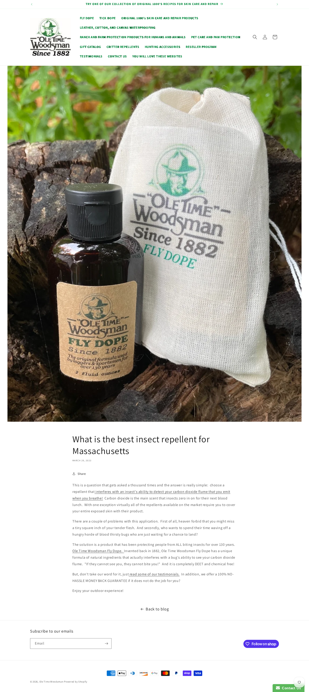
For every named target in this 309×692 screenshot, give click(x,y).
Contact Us (290, 688)
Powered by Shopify (75, 681)
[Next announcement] (277, 4)
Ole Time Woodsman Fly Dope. (98, 550)
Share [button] (82, 474)
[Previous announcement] (32, 4)
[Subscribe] (106, 643)
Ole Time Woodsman (51, 681)
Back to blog (157, 609)
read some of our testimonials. (154, 574)
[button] (255, 37)
